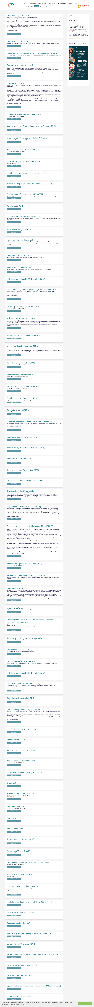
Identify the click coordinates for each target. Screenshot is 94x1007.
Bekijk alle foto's (14, 34)
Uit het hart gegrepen (46, 3)
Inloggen (70, 15)
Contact (41, 6)
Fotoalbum (36, 6)
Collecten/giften (33, 3)
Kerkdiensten (55, 3)
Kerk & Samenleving (28, 6)
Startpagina (26, 3)
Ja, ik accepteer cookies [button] (85, 1003)
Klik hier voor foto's (11, 796)
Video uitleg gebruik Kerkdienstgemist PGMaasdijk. (77, 37)
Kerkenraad (69, 3)
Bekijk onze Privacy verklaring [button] (16, 1004)
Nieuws (39, 3)
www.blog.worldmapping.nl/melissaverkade (26, 626)
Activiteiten (62, 3)
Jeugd (76, 3)
